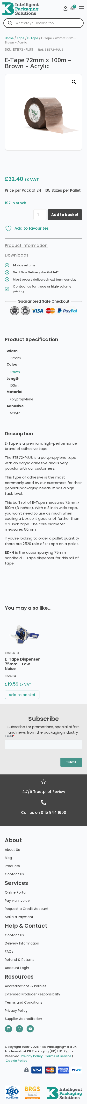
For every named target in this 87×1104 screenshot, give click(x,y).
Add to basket (65, 214)
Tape (20, 38)
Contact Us (14, 874)
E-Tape (32, 38)
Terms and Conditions (23, 1002)
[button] (74, 82)
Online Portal (15, 892)
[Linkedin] (8, 1028)
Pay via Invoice (17, 900)
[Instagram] (19, 1028)
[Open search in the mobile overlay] (43, 23)
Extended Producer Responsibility (32, 994)
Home (9, 38)
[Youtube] (30, 1028)
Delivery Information (22, 943)
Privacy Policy (16, 1010)
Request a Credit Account (27, 908)
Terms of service (58, 1056)
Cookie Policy (16, 1060)
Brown (15, 371)
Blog (8, 857)
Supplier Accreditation (23, 1018)
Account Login (17, 967)
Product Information (26, 245)
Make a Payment (19, 916)
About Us (12, 849)
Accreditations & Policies (25, 986)
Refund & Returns (19, 959)
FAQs (9, 951)
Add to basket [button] (22, 694)
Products (12, 866)
